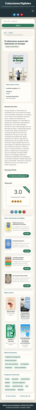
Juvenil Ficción (25, 379)
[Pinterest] (21, 14)
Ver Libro (27, 233)
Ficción (7, 379)
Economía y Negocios (19, 382)
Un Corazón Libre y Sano (20, 275)
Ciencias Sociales (10, 389)
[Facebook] (18, 14)
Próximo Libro (24, 396)
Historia (7, 386)
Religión (11, 32)
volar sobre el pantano (11, 364)
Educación (15, 379)
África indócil (11, 311)
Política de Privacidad (12, 407)
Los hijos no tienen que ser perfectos (18, 258)
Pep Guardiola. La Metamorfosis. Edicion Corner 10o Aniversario (25, 315)
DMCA (28, 407)
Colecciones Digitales (18, 3)
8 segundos (8, 367)
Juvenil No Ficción (17, 386)
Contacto (23, 407)
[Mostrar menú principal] (33, 11)
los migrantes (25, 364)
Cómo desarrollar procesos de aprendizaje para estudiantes (25, 341)
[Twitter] (14, 14)
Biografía (20, 389)
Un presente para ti (18, 241)
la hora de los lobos (10, 360)
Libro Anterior (12, 396)
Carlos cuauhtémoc (20, 367)
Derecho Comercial (11, 340)
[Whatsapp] (20, 211)
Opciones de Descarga (18, 176)
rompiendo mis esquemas (12, 357)
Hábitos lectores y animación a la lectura (19, 223)
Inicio (5, 32)
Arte (27, 386)
